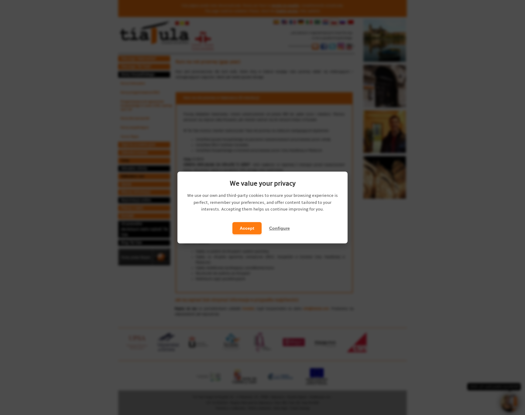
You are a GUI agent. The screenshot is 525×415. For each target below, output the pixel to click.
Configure (279, 228)
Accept (247, 228)
